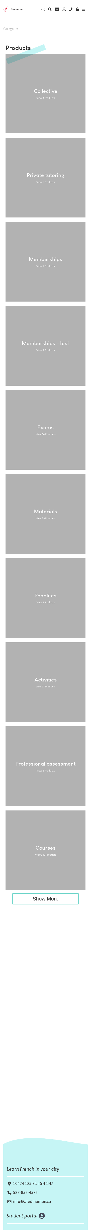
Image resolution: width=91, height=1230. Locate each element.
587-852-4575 (25, 1192)
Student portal (22, 1216)
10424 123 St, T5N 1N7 (32, 1183)
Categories (11, 29)
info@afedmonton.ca (32, 1201)
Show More (46, 899)
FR (43, 9)
